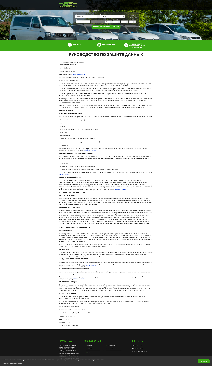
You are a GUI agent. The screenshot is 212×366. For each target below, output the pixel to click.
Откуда (76, 14)
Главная (113, 5)
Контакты (139, 5)
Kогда (77, 19)
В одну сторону (133, 15)
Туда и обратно (133, 17)
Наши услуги (122, 5)
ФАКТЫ (131, 5)
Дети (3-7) (123, 19)
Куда (101, 14)
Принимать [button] (204, 361)
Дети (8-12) (131, 19)
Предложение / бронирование (106, 27)
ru (150, 5)
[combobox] (87, 16)
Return (92, 19)
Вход (146, 5)
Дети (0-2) (115, 19)
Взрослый (107, 19)
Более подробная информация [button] (12, 363)
